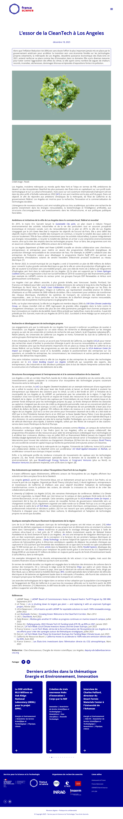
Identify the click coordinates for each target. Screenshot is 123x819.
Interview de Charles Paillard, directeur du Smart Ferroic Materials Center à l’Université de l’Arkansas (93, 699)
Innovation (87, 676)
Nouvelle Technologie (58, 718)
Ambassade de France (99, 780)
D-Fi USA (94, 791)
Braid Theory (105, 440)
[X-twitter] (5, 801)
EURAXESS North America (100, 788)
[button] (112, 9)
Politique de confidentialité (68, 810)
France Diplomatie (97, 784)
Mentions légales (52, 810)
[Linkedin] (10, 801)
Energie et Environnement (50, 676)
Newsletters (54, 714)
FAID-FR (88, 719)
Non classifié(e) (56, 715)
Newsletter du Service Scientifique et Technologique (24, 721)
